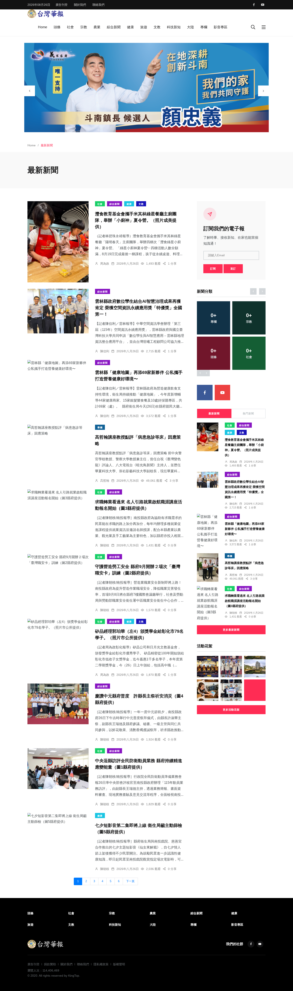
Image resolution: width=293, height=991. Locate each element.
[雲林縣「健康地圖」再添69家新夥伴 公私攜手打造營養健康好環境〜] (58, 366)
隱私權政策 (101, 964)
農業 (97, 27)
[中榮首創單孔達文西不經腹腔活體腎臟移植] (231, 666)
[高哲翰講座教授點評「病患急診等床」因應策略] (58, 430)
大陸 (190, 27)
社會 (70, 27)
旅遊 (143, 27)
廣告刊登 (62, 4)
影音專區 (220, 27)
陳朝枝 (104, 545)
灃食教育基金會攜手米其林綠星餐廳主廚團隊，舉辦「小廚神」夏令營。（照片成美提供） (136, 220)
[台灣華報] (45, 13)
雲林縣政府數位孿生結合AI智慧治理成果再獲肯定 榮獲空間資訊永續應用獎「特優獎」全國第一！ (138, 308)
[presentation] (29, 90)
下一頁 (130, 881)
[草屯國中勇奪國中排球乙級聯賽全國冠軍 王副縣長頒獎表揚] (231, 690)
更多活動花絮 (231, 709)
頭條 (57, 27)
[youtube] (262, 4)
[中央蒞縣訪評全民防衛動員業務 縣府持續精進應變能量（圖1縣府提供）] (58, 768)
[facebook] (254, 4)
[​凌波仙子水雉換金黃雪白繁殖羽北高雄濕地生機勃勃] (255, 690)
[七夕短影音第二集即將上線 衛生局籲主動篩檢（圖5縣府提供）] (58, 819)
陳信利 (104, 351)
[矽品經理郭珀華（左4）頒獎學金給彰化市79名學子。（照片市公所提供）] (58, 624)
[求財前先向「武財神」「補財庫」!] (207, 666)
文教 (157, 27)
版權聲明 (119, 964)
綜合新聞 (114, 27)
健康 (130, 27)
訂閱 (213, 268)
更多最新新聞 (231, 629)
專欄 (203, 27)
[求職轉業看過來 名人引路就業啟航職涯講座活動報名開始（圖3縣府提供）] (58, 495)
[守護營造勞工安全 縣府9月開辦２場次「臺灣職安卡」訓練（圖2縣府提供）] (58, 560)
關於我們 (80, 4)
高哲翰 (104, 480)
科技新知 (174, 27)
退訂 (233, 268)
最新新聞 (214, 413)
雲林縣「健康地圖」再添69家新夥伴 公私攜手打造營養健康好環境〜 (245, 529)
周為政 (104, 263)
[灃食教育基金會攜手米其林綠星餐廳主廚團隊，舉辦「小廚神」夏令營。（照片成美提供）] (58, 241)
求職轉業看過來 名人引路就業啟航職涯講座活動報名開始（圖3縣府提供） (245, 601)
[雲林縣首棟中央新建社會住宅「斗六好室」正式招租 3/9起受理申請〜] (255, 666)
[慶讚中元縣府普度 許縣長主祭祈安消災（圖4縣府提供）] (58, 704)
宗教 (83, 27)
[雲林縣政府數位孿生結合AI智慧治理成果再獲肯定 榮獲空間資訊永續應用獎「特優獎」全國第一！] (58, 311)
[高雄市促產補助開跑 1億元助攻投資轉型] (207, 690)
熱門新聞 (248, 413)
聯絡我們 (98, 4)
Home (42, 27)
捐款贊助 (50, 964)
